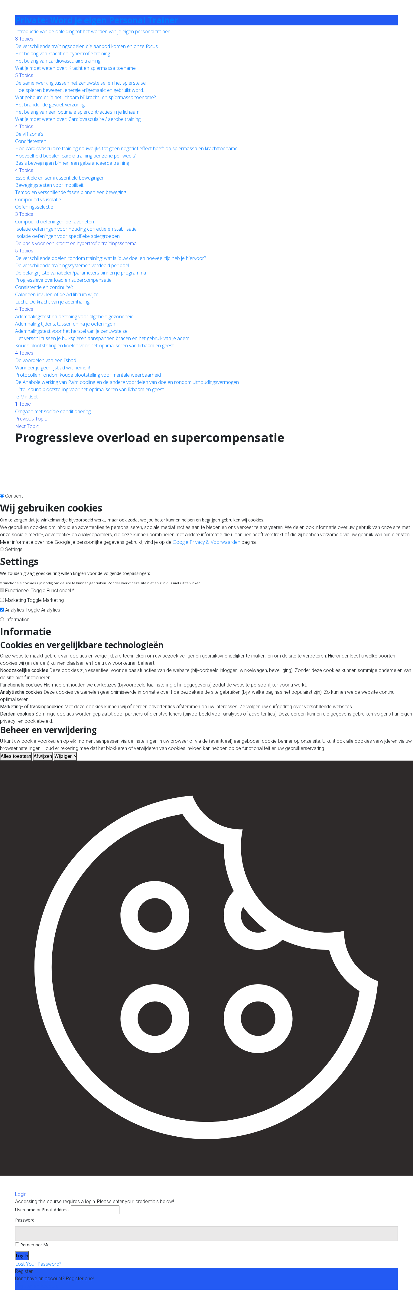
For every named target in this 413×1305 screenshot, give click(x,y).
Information (17, 619)
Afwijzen (43, 756)
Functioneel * (60, 590)
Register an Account (36, 1286)
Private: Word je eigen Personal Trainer (96, 20)
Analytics (50, 610)
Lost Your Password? (38, 1264)
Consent (14, 496)
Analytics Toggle (22, 610)
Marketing (53, 600)
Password (24, 1220)
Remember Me (34, 1245)
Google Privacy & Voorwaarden (206, 542)
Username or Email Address (42, 1209)
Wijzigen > (65, 756)
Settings (13, 549)
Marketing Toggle (23, 600)
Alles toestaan (16, 756)
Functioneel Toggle (25, 590)
